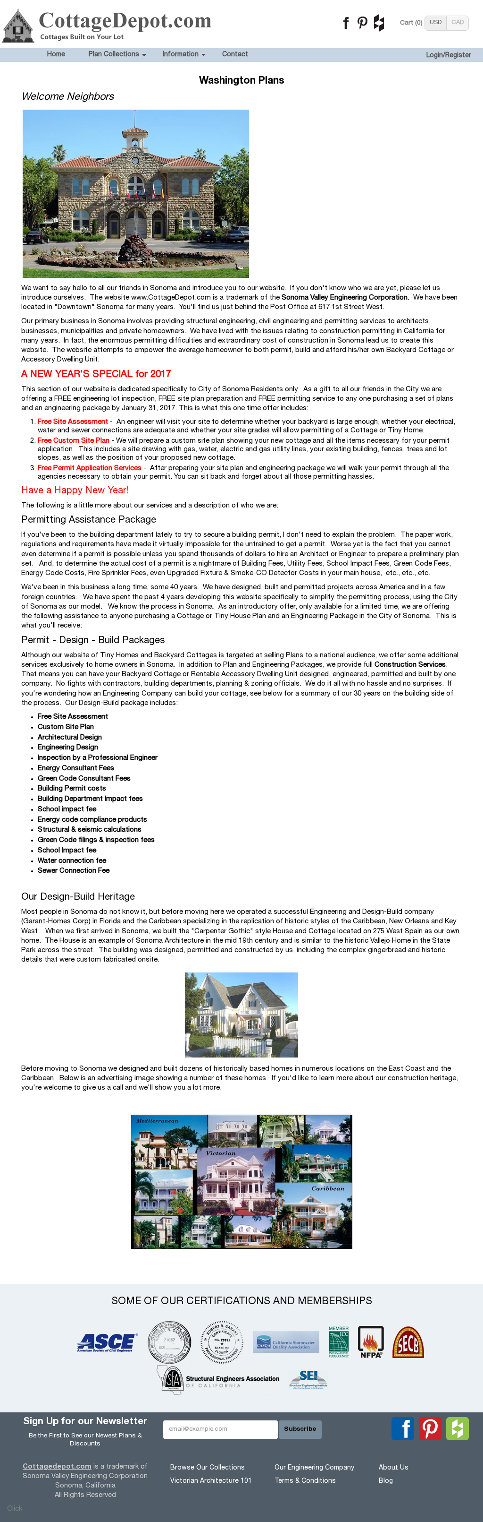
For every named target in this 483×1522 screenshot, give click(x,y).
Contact (235, 55)
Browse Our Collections (207, 1468)
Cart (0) (411, 23)
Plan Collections (114, 55)
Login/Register (448, 55)
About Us (393, 1468)
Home (56, 55)
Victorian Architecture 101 (211, 1481)
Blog (386, 1481)
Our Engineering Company (314, 1468)
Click (15, 1509)
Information (181, 55)
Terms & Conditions (305, 1481)
